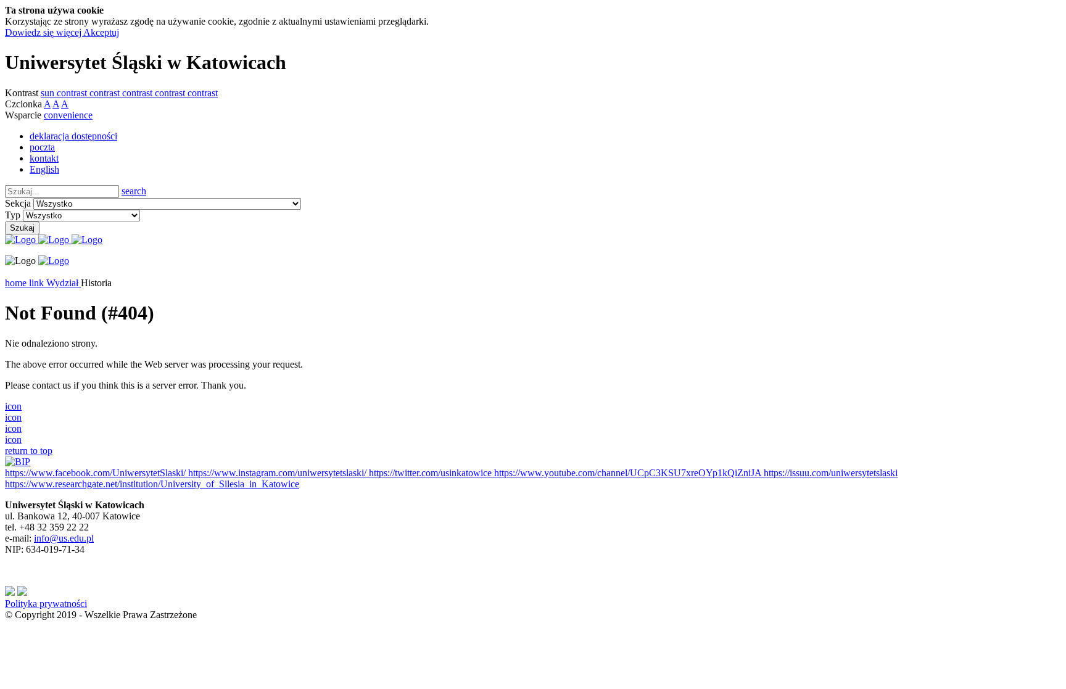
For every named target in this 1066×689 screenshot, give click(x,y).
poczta (42, 147)
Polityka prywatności (46, 603)
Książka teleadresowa (47, 271)
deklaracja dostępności (73, 136)
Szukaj (22, 228)
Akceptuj (101, 32)
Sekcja (18, 203)
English (44, 169)
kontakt (44, 158)
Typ (12, 215)
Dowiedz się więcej (44, 32)
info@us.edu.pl (64, 538)
